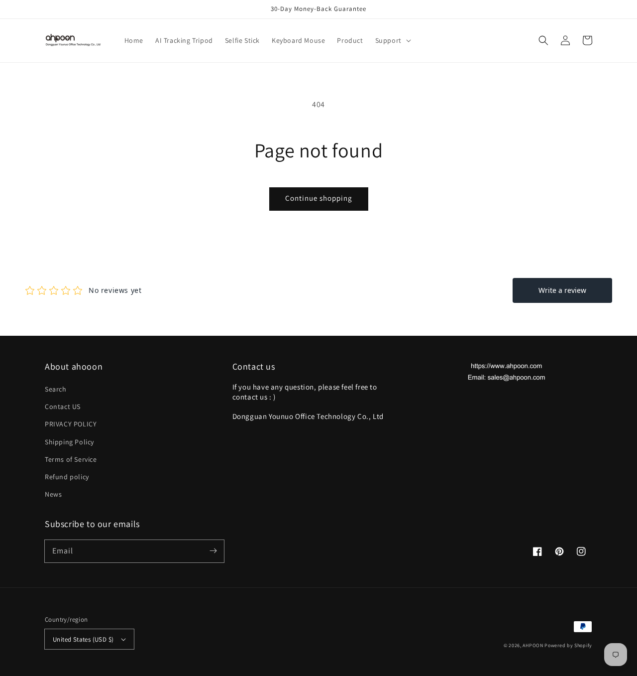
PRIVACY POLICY (71, 423)
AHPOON (533, 645)
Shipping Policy (69, 441)
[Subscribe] (213, 551)
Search (56, 389)
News (53, 494)
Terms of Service (71, 459)
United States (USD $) (83, 639)
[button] (392, 40)
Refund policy (67, 476)
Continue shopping (318, 198)
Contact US (63, 406)
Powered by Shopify (568, 645)
